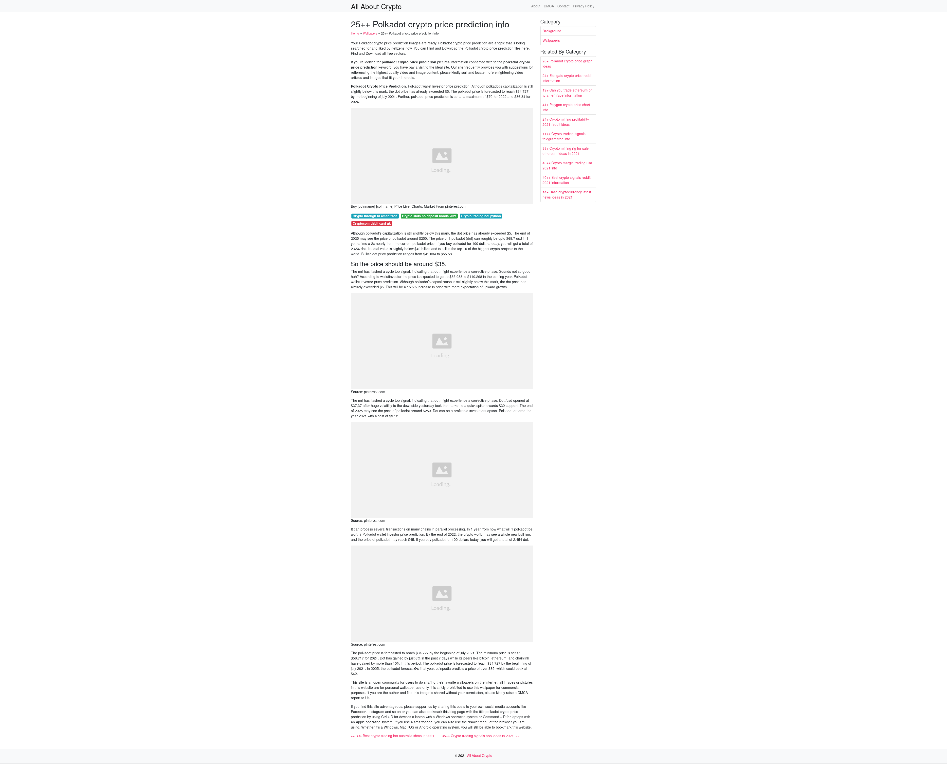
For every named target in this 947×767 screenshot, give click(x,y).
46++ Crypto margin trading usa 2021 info (567, 165)
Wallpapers (551, 40)
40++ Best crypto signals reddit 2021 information (567, 180)
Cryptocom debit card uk (372, 223)
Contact (563, 5)
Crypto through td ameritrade (375, 216)
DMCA (549, 5)
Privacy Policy (583, 5)
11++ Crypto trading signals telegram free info (564, 136)
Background (552, 30)
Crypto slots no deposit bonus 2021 (429, 216)
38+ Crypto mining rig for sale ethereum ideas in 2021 (566, 151)
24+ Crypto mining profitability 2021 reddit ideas (566, 122)
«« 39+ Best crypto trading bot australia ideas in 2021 (392, 735)
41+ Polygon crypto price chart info (566, 107)
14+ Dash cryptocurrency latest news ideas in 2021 (567, 194)
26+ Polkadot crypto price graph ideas (567, 63)
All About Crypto (376, 6)
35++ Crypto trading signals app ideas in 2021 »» (481, 735)
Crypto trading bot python (481, 216)
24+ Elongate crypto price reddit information (567, 78)
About (535, 5)
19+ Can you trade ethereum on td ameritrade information (568, 93)
